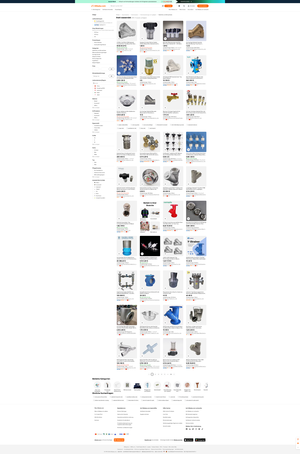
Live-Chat (165, 414)
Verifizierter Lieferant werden (193, 420)
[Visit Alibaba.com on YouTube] (199, 429)
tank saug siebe (135, 124)
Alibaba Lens (98, 440)
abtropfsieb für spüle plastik (192, 400)
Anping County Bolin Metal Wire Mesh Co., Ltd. (150, 160)
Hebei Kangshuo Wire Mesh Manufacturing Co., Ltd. (196, 333)
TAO (161, 447)
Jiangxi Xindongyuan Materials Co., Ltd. (149, 118)
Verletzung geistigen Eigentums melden (172, 423)
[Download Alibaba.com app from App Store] (188, 440)
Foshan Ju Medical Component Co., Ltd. (195, 161)
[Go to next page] (174, 374)
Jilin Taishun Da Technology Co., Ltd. (195, 298)
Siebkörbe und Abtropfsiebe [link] (165, 14)
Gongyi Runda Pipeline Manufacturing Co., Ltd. (173, 229)
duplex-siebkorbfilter (123, 124)
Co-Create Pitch (98, 414)
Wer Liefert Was (173, 447)
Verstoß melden (167, 426)
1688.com (132, 447)
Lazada (148, 447)
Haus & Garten (125, 14)
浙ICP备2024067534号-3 (190, 451)
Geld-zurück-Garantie (122, 414)
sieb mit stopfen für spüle (148, 400)
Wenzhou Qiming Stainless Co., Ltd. (125, 298)
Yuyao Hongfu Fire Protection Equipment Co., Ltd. (150, 300)
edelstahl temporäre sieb (116, 396)
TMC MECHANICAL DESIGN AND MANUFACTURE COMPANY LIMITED (127, 333)
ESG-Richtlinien (98, 417)
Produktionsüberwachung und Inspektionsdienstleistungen (124, 424)
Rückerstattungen (167, 420)
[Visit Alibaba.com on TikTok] (202, 429)
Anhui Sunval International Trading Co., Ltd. (127, 264)
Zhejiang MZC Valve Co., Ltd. (123, 230)
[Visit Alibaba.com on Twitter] (193, 429)
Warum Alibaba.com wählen (101, 411)
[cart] (184, 6)
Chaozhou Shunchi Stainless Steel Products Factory (150, 194)
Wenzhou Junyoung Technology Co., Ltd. (150, 50)
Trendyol (165, 447)
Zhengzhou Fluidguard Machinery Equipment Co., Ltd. (196, 83)
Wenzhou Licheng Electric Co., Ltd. (171, 49)
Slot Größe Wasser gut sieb (178, 124)
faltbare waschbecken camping (102, 400)
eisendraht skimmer (192, 124)
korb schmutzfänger (148, 124)
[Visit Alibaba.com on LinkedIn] (190, 429)
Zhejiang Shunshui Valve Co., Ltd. (148, 83)
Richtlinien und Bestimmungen (124, 427)
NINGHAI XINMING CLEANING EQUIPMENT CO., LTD (173, 160)
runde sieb (172, 396)
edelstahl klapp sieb (177, 400)
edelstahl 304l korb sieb (118, 400)
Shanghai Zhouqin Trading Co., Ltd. (125, 160)
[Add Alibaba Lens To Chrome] (119, 440)
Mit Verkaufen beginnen (191, 414)
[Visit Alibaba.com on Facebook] (187, 429)
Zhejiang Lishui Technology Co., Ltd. (171, 264)
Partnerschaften (190, 423)
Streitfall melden (167, 417)
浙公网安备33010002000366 (175, 451)
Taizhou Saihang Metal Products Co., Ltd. (196, 49)
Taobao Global (155, 447)
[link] (298, 439)
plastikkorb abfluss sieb (132, 396)
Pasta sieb (143, 128)
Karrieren (97, 420)
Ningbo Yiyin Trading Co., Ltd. (170, 298)
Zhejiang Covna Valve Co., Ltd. (124, 50)
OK (111, 69)
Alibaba (118, 14)
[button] (163, 6)
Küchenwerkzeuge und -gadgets (148, 14)
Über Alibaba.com (99, 408)
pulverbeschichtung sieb (198, 396)
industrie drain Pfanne (161, 396)
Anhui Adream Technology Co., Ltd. (125, 195)
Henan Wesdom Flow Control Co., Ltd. (172, 333)
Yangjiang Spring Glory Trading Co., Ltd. (149, 333)
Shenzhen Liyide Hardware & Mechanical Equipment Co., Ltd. (196, 194)
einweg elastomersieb (146, 396)
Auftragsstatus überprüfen (192, 417)
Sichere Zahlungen (121, 411)
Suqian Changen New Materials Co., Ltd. (149, 265)
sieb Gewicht (153, 128)
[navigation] (103, 194)
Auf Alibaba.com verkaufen (192, 411)
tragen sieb (121, 128)
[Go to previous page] (149, 374)
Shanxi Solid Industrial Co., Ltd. (170, 83)
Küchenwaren (134, 14)
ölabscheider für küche (133, 400)
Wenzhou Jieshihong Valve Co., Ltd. (171, 194)
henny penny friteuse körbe (101, 396)
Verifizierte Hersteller (145, 411)
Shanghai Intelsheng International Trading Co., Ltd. (173, 118)
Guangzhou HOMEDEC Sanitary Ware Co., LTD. (196, 229)
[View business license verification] (164, 451)
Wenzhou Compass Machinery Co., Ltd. (126, 367)
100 (171, 374)
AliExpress (126, 447)
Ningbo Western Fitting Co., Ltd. (194, 118)
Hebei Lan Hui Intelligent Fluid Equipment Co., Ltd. (196, 264)
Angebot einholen (144, 414)
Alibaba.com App (178, 440)
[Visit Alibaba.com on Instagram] (196, 429)
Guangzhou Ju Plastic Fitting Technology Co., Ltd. (127, 84)
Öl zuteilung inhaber (183, 396)
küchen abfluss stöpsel (164, 400)
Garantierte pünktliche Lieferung (125, 417)
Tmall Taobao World (141, 447)
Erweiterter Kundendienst (123, 420)
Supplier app (148, 440)
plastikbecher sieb (132, 128)
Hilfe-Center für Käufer (168, 411)
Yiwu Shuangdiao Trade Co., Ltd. (124, 119)
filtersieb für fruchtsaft (162, 124)
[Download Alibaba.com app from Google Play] (200, 440)
